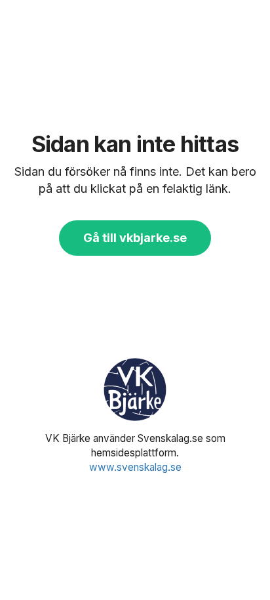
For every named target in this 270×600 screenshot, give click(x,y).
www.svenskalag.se (135, 467)
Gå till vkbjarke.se (135, 238)
